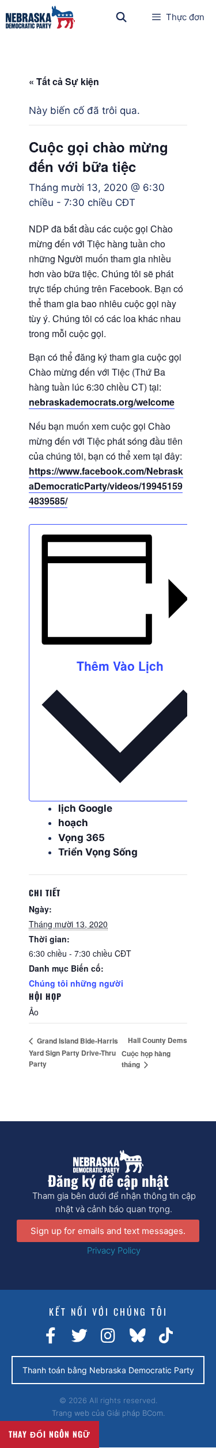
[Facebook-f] (51, 1336)
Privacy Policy (114, 1250)
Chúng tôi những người (76, 983)
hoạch (73, 822)
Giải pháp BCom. (136, 1413)
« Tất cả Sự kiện (64, 81)
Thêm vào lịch (120, 665)
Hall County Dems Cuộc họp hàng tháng (154, 1052)
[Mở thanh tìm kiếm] (121, 17)
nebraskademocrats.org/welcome (102, 401)
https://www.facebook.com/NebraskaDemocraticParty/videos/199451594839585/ (106, 485)
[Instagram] (108, 1336)
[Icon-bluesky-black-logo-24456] (137, 1336)
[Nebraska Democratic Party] (40, 17)
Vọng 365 (81, 837)
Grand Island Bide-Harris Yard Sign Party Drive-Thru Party (73, 1052)
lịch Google (85, 808)
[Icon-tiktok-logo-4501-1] (166, 1336)
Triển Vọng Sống (98, 852)
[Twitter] (79, 1336)
